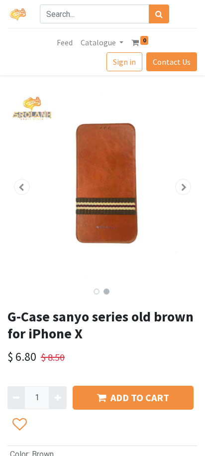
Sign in (124, 62)
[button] (21, 187)
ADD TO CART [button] (139, 397)
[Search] (159, 13)
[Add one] (57, 397)
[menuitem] (65, 42)
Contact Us (172, 62)
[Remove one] (16, 397)
